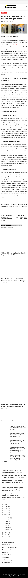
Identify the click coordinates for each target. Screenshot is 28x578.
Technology (4, 12)
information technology (15, 44)
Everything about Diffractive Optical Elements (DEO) (6, 218)
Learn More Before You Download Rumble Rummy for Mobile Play (13, 405)
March (7, 527)
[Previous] (3, 465)
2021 (5, 514)
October (7, 518)
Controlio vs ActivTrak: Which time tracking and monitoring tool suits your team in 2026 (17, 449)
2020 (6, 533)
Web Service (6, 562)
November (8, 516)
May (6, 523)
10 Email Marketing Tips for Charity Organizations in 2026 (13, 254)
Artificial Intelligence (8, 542)
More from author (16, 225)
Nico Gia (3, 21)
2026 (6, 504)
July (6, 519)
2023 (6, 510)
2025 (6, 506)
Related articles (6, 225)
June (6, 521)
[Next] (6, 465)
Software (5, 557)
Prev (3, 412)
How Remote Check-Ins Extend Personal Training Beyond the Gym (13, 280)
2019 (6, 534)
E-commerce (6, 550)
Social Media (6, 555)
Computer (5, 544)
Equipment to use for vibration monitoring (21, 217)
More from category (7, 227)
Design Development (8, 547)
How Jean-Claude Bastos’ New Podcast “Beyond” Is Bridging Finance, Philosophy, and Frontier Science (13, 458)
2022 (6, 512)
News (4, 552)
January (7, 531)
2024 (6, 508)
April (6, 525)
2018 (6, 536)
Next (7, 412)
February (7, 529)
